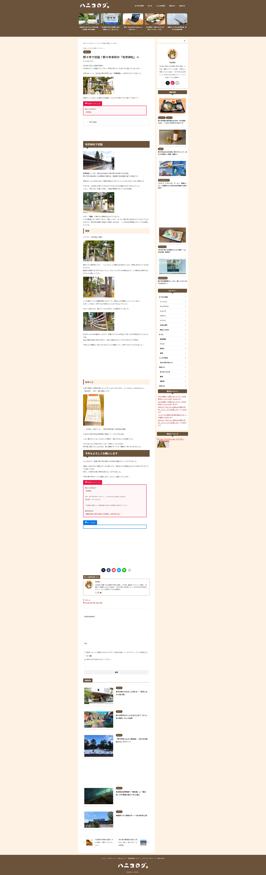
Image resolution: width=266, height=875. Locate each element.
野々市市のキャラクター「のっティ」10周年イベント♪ (177, 28)
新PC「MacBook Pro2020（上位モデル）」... (111, 28)
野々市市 (92, 603)
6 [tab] (135, 34)
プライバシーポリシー (148, 858)
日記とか (172, 6)
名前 (85, 643)
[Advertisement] (116, 133)
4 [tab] (130, 34)
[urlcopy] (129, 570)
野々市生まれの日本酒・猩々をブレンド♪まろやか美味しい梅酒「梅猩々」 (172, 153)
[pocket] (114, 570)
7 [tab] (137, 34)
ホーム (103, 858)
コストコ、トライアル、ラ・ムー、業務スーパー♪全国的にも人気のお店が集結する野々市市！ (172, 185)
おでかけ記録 (139, 6)
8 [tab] (139, 34)
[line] (124, 570)
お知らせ (182, 6)
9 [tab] (141, 34)
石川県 (87, 603)
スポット (87, 600)
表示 (94, 122)
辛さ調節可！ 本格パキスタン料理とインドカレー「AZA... (133, 28)
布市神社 (88, 112)
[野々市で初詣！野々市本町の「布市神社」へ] (119, 570)
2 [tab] (126, 34)
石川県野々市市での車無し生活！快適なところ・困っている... (89, 28)
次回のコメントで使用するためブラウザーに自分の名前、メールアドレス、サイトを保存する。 (117, 652)
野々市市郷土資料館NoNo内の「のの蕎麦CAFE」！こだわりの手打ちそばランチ (171, 121)
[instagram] (98, 593)
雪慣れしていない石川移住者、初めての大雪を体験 (155, 28)
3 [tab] (128, 34)
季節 (101, 603)
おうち (150, 6)
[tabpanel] (89, 22)
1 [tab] (124, 34)
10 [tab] (143, 34)
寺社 (97, 603)
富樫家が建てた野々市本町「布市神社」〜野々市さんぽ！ (103, 514)
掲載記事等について (133, 858)
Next (185, 21)
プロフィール (111, 858)
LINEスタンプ (122, 858)
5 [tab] (132, 34)
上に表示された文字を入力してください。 (98, 659)
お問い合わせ (160, 858)
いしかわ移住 (160, 6)
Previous (81, 21)
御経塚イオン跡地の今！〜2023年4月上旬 (131, 815)
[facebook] (109, 570)
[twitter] (103, 570)
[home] (101, 593)
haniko (175, 399)
